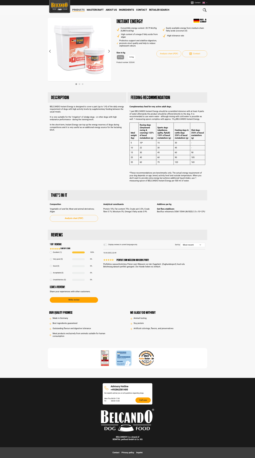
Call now (143, 400)
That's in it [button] (59, 195)
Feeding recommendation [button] (150, 97)
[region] (79, 51)
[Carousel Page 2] (79, 84)
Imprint (139, 452)
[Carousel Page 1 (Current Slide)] (76, 84)
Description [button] (60, 97)
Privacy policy (128, 452)
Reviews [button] (57, 234)
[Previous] (50, 51)
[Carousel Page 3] (82, 84)
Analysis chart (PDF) (169, 53)
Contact (196, 53)
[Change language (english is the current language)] (205, 3)
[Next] (109, 51)
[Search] (204, 10)
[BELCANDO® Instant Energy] (79, 49)
